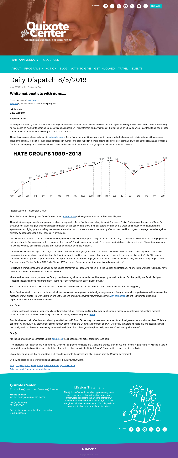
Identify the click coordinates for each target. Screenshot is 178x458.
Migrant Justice (43, 369)
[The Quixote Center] (93, 33)
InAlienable (33, 100)
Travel (123, 68)
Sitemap (88, 448)
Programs (32, 68)
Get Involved (104, 68)
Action (51, 68)
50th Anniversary (25, 59)
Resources (50, 59)
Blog (64, 68)
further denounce (57, 137)
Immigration (37, 365)
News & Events (51, 365)
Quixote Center (67, 365)
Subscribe (96, 5)
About (16, 68)
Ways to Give (81, 68)
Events (137, 68)
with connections (118, 296)
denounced (58, 339)
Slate (92, 314)
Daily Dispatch (23, 365)
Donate (156, 6)
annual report (69, 216)
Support (14, 103)
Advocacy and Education (22, 369)
